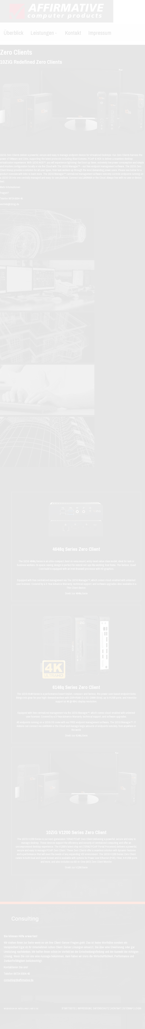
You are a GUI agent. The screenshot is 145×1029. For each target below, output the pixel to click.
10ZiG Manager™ (81, 713)
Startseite (68, 1008)
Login (138, 1008)
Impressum (84, 1008)
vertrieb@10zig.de (9, 204)
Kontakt (116, 1008)
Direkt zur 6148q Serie (76, 735)
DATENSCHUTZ (101, 1008)
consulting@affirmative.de (18, 980)
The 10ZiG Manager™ (54, 174)
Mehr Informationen (10, 187)
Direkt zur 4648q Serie (76, 593)
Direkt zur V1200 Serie (76, 867)
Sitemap (128, 1008)
